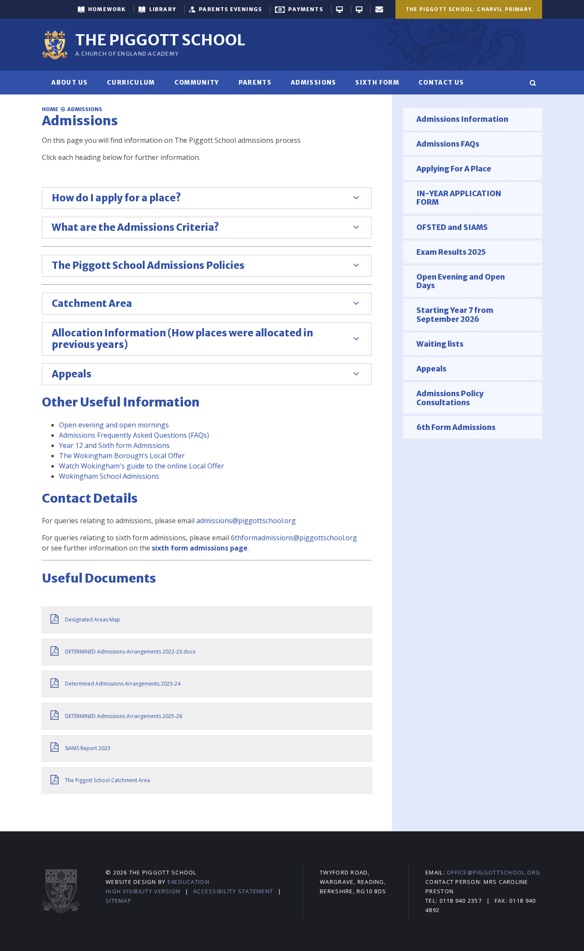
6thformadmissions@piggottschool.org (294, 537)
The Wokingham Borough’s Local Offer (122, 455)
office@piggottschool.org (493, 872)
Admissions (84, 109)
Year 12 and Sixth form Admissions (114, 445)
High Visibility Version (143, 891)
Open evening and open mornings (114, 425)
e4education (188, 882)
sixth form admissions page (200, 548)
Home (50, 109)
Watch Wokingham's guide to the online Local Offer (141, 466)
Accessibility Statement (233, 891)
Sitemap (119, 900)
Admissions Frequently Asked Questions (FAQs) (134, 435)
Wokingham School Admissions (109, 476)
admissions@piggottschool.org (246, 520)
